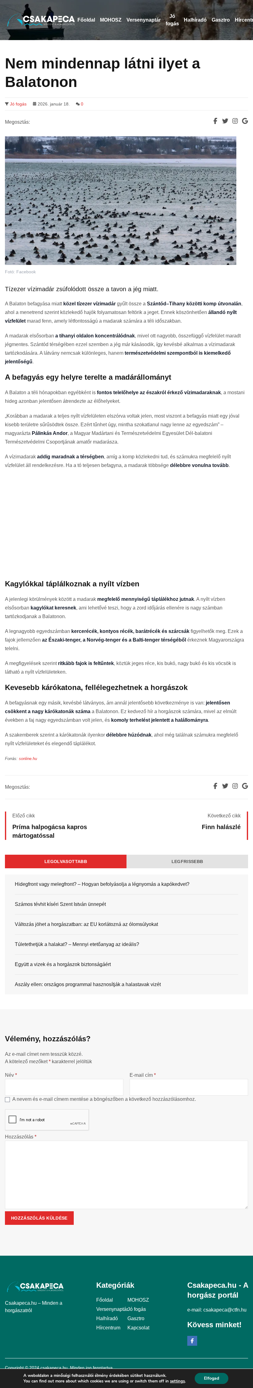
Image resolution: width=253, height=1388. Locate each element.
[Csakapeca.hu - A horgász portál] (41, 20)
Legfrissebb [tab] (187, 861)
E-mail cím (143, 1075)
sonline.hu (28, 758)
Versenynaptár (112, 1309)
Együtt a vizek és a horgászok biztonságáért (63, 964)
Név (11, 1075)
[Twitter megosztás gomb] (225, 121)
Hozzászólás (20, 1136)
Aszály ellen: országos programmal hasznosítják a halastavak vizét (88, 984)
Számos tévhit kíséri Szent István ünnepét (60, 904)
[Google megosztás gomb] (245, 121)
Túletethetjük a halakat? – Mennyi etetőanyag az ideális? (77, 944)
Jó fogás (18, 103)
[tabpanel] (126, 934)
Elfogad (211, 1378)
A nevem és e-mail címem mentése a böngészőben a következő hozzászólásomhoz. (104, 1099)
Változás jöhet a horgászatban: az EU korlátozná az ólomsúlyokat (86, 924)
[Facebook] (192, 1341)
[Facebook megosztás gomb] (215, 121)
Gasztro (135, 1318)
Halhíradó (107, 1318)
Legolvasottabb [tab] (65, 861)
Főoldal (104, 1300)
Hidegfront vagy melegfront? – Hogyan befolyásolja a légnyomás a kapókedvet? (102, 884)
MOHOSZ (138, 1300)
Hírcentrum (108, 1327)
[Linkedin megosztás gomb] (235, 121)
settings (177, 1381)
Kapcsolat (138, 1327)
